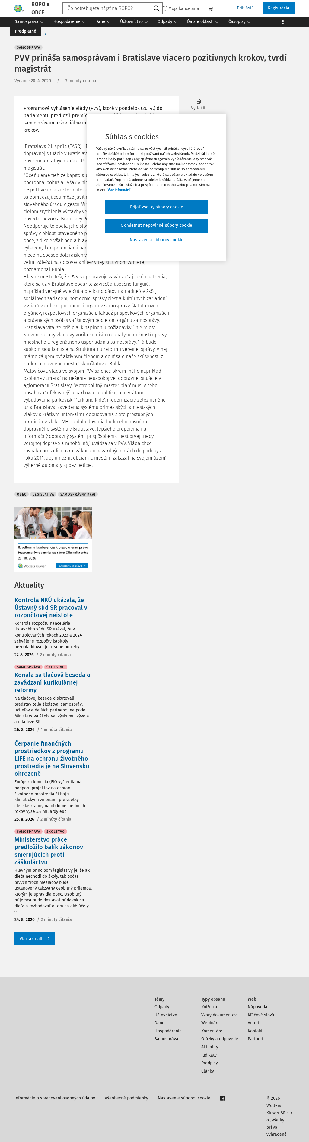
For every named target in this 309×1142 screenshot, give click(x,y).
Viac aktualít (32, 939)
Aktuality (209, 1047)
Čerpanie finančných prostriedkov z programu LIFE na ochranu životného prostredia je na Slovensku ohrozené (51, 758)
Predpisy (209, 1063)
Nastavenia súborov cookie (156, 239)
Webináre (210, 1022)
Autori (253, 1022)
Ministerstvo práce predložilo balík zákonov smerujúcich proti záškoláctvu (48, 851)
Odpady (161, 1006)
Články (207, 1071)
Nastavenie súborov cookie (184, 1098)
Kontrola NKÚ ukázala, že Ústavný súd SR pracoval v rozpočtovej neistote (50, 607)
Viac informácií (119, 190)
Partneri (255, 1038)
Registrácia (278, 8)
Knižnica (209, 1006)
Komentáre (211, 1031)
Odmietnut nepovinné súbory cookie (156, 225)
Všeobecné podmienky (126, 1098)
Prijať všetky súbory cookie (156, 207)
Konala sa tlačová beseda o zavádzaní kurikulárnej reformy (52, 682)
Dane (159, 1022)
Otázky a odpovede (219, 1038)
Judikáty (209, 1055)
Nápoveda (257, 1006)
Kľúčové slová (261, 1015)
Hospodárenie (168, 1031)
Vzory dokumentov (219, 1015)
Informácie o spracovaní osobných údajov (54, 1098)
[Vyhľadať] (156, 9)
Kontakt (255, 1031)
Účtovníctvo (165, 1015)
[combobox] (112, 8)
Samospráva (166, 1038)
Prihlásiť (245, 8)
